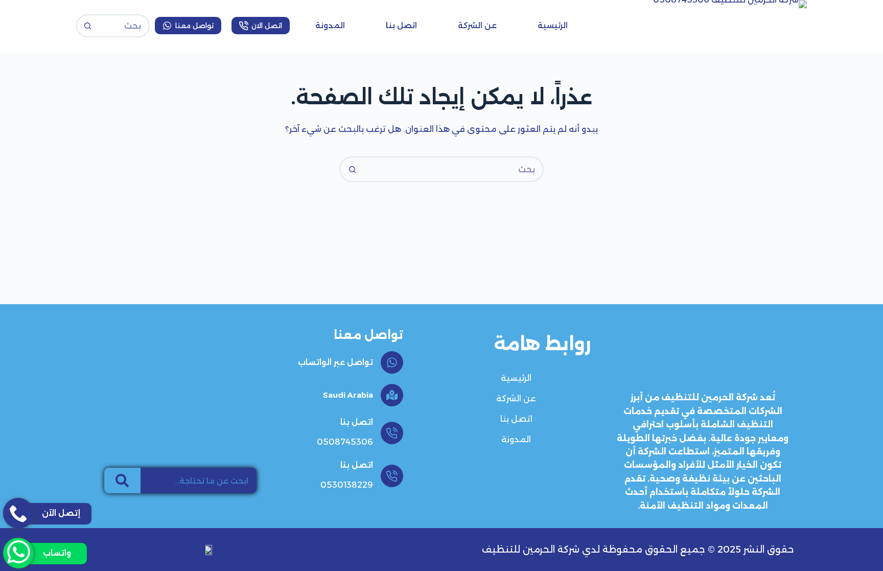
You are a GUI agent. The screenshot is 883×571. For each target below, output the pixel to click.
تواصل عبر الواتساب (335, 362)
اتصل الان (266, 25)
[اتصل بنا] (392, 433)
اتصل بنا (401, 25)
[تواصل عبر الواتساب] (392, 362)
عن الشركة (477, 25)
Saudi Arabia (348, 395)
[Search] (122, 480)
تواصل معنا (194, 25)
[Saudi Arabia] (392, 395)
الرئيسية (553, 25)
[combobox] (453, 169)
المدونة (330, 25)
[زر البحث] (87, 25)
